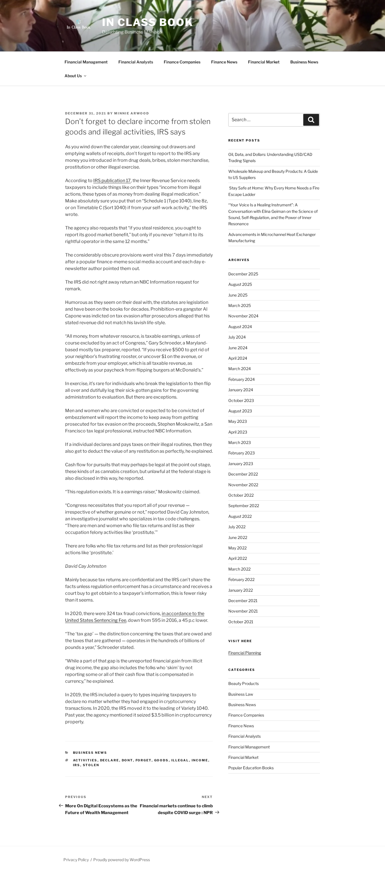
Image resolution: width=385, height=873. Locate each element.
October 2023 (241, 400)
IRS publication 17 (112, 180)
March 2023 (239, 442)
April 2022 (237, 558)
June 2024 (237, 347)
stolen (91, 765)
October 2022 (241, 495)
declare (109, 760)
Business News (304, 61)
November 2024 (243, 315)
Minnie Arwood (131, 113)
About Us (73, 75)
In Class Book (147, 22)
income (200, 760)
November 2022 (243, 484)
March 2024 (239, 368)
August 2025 (240, 284)
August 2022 (240, 516)
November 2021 (243, 611)
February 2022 (241, 579)
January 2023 (240, 463)
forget (144, 760)
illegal (180, 760)
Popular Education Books (251, 767)
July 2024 (237, 337)
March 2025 (239, 305)
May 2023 (237, 421)
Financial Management (86, 61)
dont (127, 760)
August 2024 (240, 326)
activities (85, 760)
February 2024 (241, 379)
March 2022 (239, 569)
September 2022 (243, 505)
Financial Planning (244, 652)
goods (161, 760)
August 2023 (240, 410)
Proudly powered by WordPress (121, 859)
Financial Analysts (135, 61)
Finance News (224, 61)
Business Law (240, 694)
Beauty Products (243, 683)
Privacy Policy (76, 859)
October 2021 (240, 621)
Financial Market (264, 61)
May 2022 (237, 547)
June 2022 (237, 537)
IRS (76, 765)
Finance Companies (182, 61)
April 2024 (237, 358)
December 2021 (243, 600)
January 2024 (240, 389)
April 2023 (237, 432)
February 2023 (241, 452)
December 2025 (243, 273)
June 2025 (237, 295)
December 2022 (243, 474)
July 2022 (236, 526)
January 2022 (240, 590)
